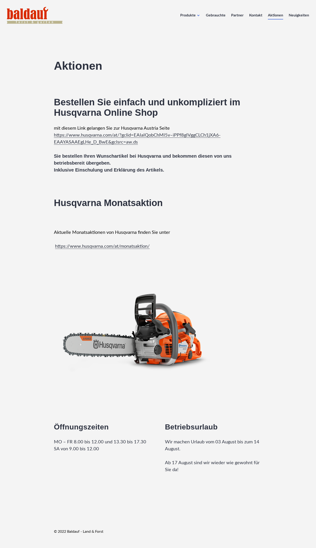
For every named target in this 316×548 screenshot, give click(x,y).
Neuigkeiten (299, 15)
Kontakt (255, 15)
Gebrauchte (216, 15)
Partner (237, 15)
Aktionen (275, 15)
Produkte (188, 15)
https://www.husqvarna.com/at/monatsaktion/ (102, 246)
